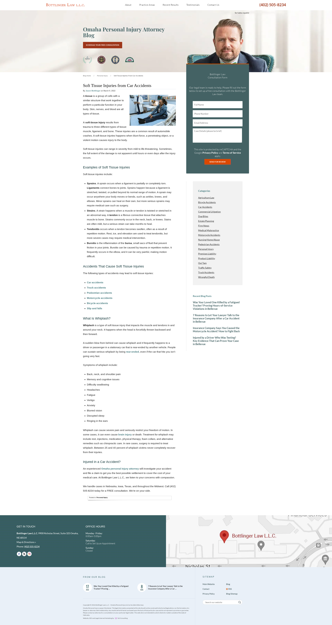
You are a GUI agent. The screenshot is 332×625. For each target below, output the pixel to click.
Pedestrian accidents (99, 292)
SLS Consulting (123, 618)
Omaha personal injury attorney (120, 468)
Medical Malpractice (208, 230)
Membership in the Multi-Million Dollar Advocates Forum (101, 60)
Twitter (24, 554)
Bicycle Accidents (207, 202)
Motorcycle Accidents (209, 235)
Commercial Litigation (209, 211)
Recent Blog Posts (202, 296)
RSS (230, 589)
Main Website (209, 584)
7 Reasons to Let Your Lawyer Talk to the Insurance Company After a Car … (165, 587)
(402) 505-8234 (272, 4)
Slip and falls (94, 308)
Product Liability (206, 258)
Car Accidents (205, 207)
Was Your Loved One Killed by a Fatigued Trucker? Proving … (111, 587)
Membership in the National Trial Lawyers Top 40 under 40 (115, 60)
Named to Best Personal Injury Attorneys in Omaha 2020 (87, 60)
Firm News (203, 225)
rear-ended (132, 351)
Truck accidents (96, 287)
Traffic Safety (205, 267)
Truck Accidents (206, 272)
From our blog (94, 577)
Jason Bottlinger (93, 91)
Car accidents (95, 282)
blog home (87, 76)
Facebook (19, 554)
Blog (228, 584)
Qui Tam (202, 263)
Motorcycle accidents (99, 298)
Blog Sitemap (231, 594)
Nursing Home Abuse (209, 239)
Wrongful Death (206, 277)
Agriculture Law (206, 197)
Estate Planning (206, 221)
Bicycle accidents (97, 303)
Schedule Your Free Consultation (102, 45)
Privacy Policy (210, 152)
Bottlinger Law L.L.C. (65, 5)
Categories (204, 190)
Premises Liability (207, 253)
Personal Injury (102, 76)
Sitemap (209, 577)
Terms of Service (232, 152)
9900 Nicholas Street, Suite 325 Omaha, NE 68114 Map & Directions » (47, 538)
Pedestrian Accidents (209, 244)
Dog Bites (203, 216)
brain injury (125, 434)
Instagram (29, 554)
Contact (206, 589)
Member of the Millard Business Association (129, 60)
